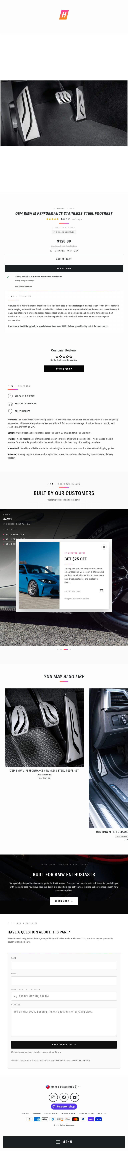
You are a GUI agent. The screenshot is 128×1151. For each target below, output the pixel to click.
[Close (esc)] (104, 547)
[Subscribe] (101, 590)
